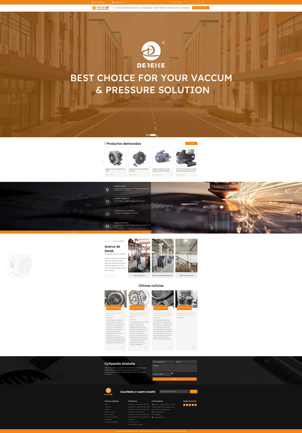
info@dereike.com (119, 2)
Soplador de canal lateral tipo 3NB (138, 409)
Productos (108, 407)
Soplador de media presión (136, 412)
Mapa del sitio (182, 431)
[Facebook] (184, 405)
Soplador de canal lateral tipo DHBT (139, 407)
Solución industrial (110, 412)
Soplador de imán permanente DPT (139, 414)
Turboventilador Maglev (135, 424)
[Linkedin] (187, 405)
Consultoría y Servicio (111, 417)
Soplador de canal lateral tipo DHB (138, 404)
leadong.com (173, 431)
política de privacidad (111, 422)
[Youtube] (193, 405)
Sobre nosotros (109, 414)
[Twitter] (190, 405)
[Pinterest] (196, 405)
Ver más (45, 103)
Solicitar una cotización (201, 7)
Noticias (107, 409)
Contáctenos (108, 419)
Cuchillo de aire (133, 422)
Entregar (174, 379)
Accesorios (131, 419)
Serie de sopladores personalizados (139, 417)
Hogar (106, 404)
